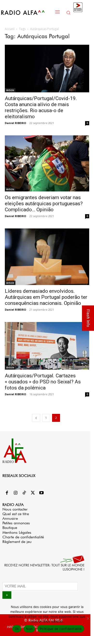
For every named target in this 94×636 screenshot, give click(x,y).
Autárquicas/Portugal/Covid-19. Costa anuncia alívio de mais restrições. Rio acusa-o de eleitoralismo (41, 107)
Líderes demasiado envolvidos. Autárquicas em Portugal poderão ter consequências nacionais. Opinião (46, 297)
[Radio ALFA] (26, 12)
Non (29, 629)
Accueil (9, 29)
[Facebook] (6, 493)
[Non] (88, 618)
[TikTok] (24, 493)
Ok (17, 629)
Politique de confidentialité (61, 629)
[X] (32, 493)
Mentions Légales (16, 532)
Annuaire (10, 518)
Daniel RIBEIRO (15, 123)
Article (10, 90)
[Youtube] (41, 493)
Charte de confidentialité (23, 537)
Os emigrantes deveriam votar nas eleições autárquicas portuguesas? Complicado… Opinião (44, 203)
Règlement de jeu (17, 541)
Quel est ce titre (15, 514)
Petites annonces (16, 523)
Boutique (9, 527)
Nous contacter (15, 509)
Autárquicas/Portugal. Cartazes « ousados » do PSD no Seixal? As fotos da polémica (43, 382)
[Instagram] (15, 493)
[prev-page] (36, 418)
